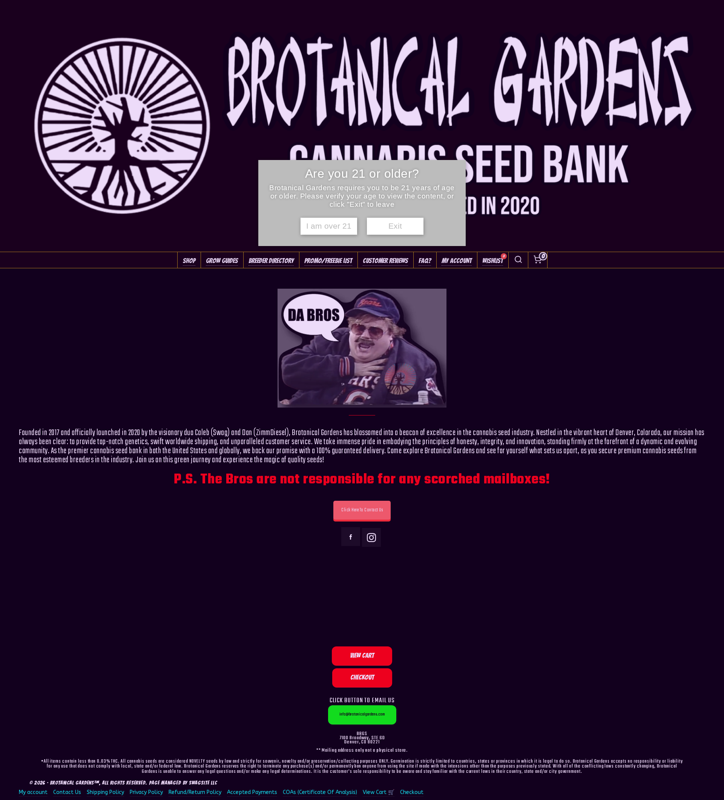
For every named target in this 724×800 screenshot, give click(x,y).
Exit (395, 226)
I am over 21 (328, 226)
